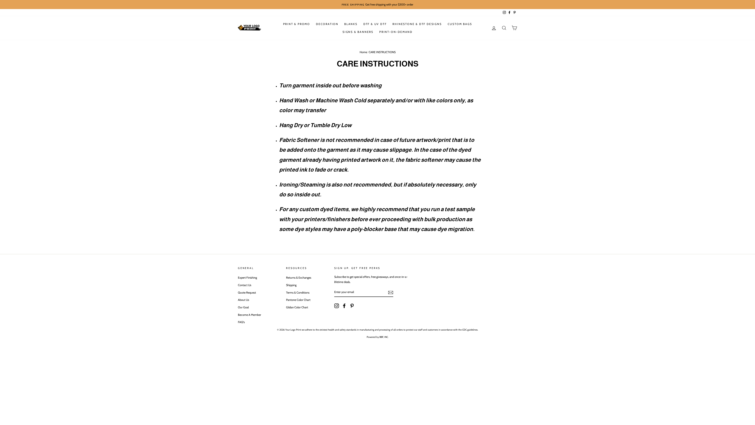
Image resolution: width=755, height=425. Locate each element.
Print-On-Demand (395, 32)
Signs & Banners (358, 32)
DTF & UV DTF (375, 24)
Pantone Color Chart (298, 300)
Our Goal (243, 307)
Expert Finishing (247, 277)
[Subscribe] (390, 292)
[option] (377, 4)
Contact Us (244, 285)
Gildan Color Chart (297, 307)
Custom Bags (460, 24)
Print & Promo (296, 24)
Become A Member (249, 315)
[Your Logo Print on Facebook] (344, 305)
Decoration (327, 24)
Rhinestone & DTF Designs (417, 24)
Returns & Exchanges (298, 277)
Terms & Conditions (297, 292)
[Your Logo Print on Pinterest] (352, 305)
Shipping (291, 285)
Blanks (350, 24)
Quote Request (247, 292)
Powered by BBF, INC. (378, 336)
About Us (243, 300)
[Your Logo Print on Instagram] (336, 305)
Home (363, 52)
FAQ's (241, 322)
